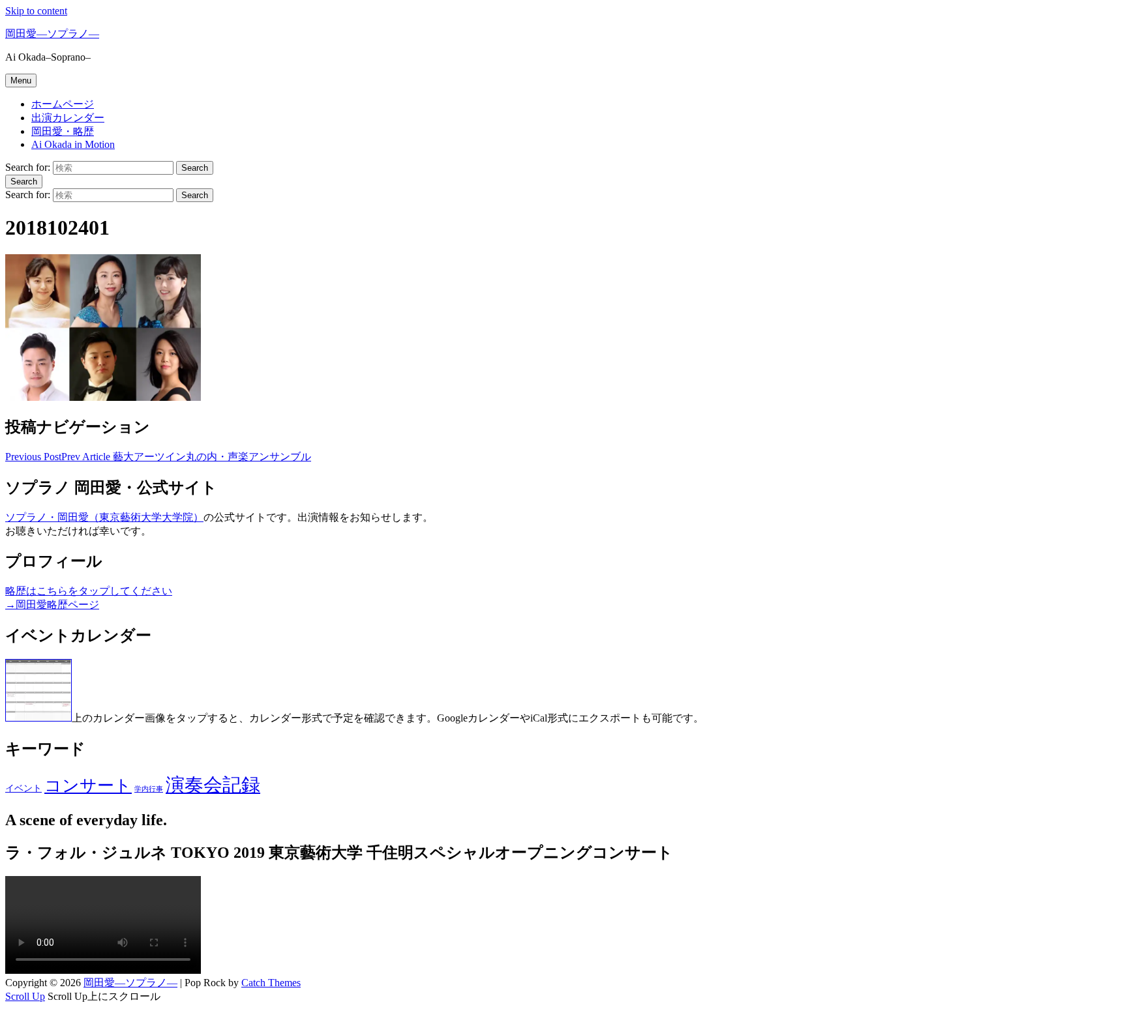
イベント (23, 788)
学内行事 (148, 789)
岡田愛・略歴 (62, 131)
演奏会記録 (213, 784)
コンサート (88, 785)
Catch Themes (271, 982)
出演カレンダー (67, 117)
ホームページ (62, 104)
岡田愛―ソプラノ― (52, 33)
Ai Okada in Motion (73, 144)
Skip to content (36, 10)
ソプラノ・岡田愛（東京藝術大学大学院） (104, 517)
